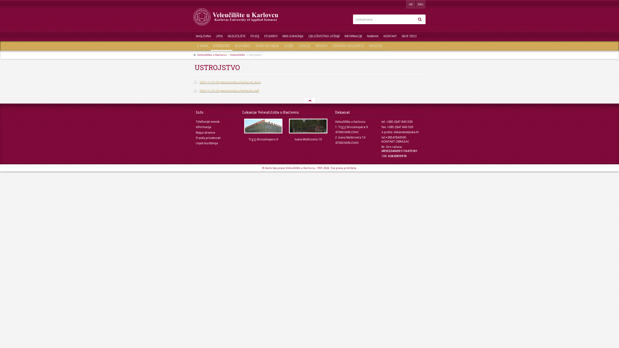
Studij (254, 36)
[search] (420, 19)
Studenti (271, 36)
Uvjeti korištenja (207, 143)
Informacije (353, 36)
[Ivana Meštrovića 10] (308, 126)
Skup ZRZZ (409, 36)
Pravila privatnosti (208, 138)
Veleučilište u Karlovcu (212, 55)
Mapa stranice (205, 132)
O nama (202, 46)
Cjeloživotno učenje (324, 36)
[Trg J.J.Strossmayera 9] (263, 126)
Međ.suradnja (292, 36)
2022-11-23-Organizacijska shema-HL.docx (230, 82)
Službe (289, 46)
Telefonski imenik (208, 122)
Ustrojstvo (221, 46)
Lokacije (304, 46)
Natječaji (376, 46)
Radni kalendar (267, 46)
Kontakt (390, 36)
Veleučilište (236, 36)
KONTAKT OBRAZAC (395, 141)
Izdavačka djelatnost (348, 46)
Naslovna (203, 36)
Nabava (373, 36)
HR (411, 4)
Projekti (322, 46)
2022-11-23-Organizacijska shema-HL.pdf (229, 90)
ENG (420, 4)
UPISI (219, 36)
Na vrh (309, 100)
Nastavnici (243, 46)
